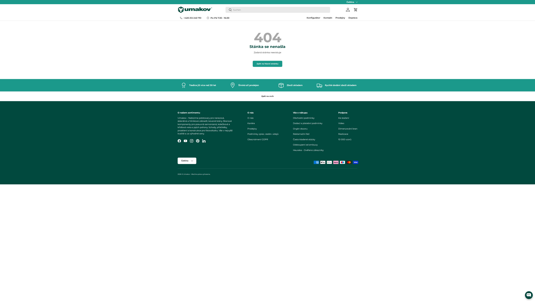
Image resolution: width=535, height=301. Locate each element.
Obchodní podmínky (303, 118)
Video (341, 123)
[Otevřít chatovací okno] (529, 295)
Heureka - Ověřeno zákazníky (308, 150)
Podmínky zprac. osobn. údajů (263, 134)
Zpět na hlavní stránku (267, 64)
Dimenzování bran (347, 128)
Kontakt (328, 17)
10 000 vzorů (344, 139)
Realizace (343, 134)
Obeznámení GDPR (257, 139)
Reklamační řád (301, 134)
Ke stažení (343, 118)
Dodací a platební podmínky (307, 123)
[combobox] (278, 10)
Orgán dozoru (300, 128)
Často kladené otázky (304, 139)
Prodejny (340, 17)
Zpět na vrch (267, 96)
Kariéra (251, 123)
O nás (250, 118)
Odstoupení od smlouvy (305, 144)
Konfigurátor (313, 17)
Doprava (352, 17)
